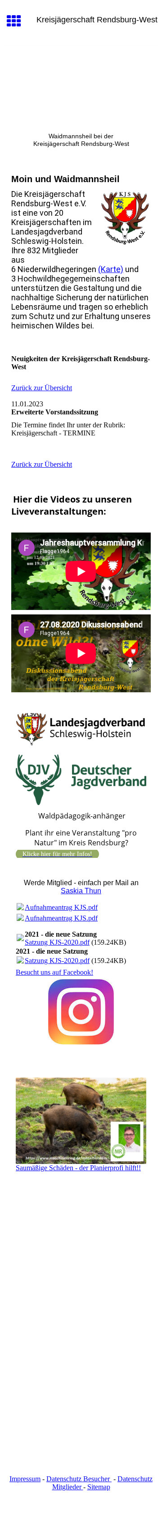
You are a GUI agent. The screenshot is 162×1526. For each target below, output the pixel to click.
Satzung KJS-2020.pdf (57, 942)
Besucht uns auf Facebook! (54, 972)
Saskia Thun (81, 891)
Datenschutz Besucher (79, 1479)
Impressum (24, 1479)
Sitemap (98, 1487)
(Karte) (110, 269)
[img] (81, 83)
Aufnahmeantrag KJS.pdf (61, 907)
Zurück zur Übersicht (41, 388)
